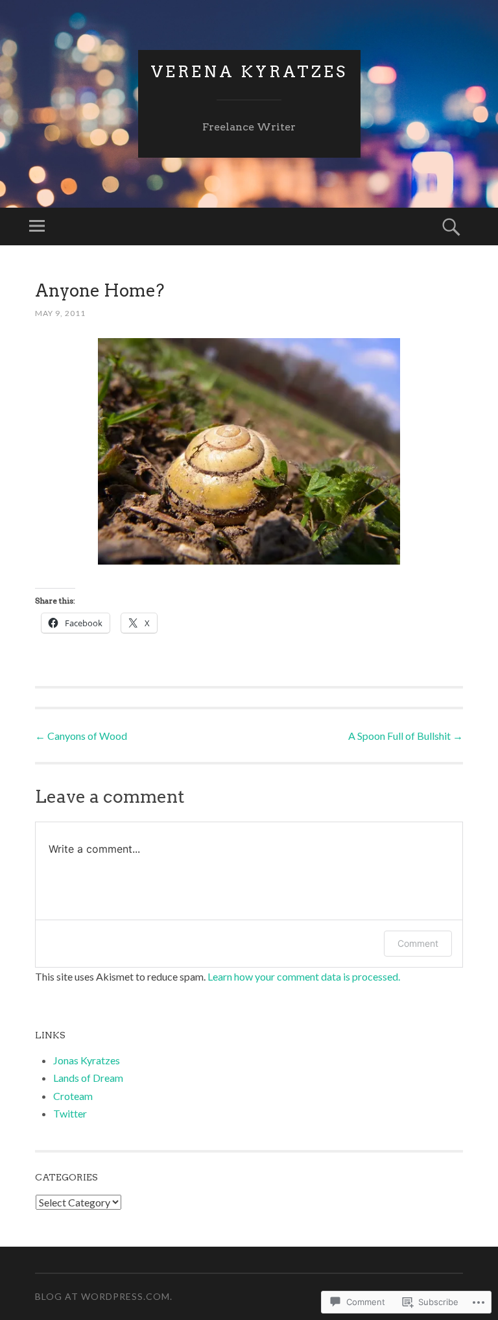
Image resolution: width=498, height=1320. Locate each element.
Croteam (73, 1096)
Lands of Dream (88, 1077)
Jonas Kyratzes (86, 1060)
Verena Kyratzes (249, 71)
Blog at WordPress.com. (103, 1296)
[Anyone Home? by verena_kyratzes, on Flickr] (249, 451)
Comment (417, 943)
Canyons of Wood (81, 735)
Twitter (70, 1113)
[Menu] (37, 226)
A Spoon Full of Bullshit (405, 735)
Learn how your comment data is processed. (304, 976)
